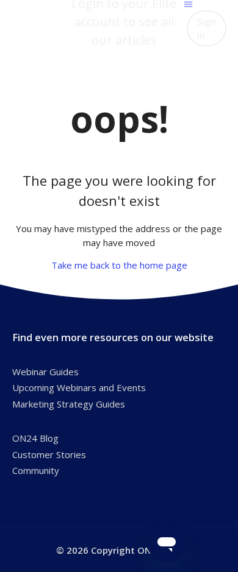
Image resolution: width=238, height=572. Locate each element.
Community (35, 470)
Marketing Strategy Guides (68, 404)
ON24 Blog (35, 438)
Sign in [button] (206, 28)
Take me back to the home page (119, 265)
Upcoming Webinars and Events (79, 387)
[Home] (38, 22)
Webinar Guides (45, 371)
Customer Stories (49, 454)
